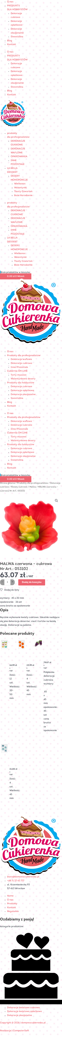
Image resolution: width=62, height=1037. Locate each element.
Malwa (32, 487)
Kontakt (11, 44)
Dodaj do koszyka (32, 582)
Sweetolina (17, 37)
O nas (10, 2)
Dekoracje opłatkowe (22, 390)
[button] (56, 500)
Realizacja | (6, 1031)
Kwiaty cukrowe (19, 487)
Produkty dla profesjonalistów (23, 355)
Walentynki (20, 188)
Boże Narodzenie (23, 195)
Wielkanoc (20, 184)
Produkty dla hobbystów (20, 383)
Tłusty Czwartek (23, 191)
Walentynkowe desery (23, 379)
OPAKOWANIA (19, 156)
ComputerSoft (21, 1031)
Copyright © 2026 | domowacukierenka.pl (23, 1023)
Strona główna (7, 483)
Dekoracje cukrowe (21, 363)
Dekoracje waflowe (21, 359)
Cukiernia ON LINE (17, 371)
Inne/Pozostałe (19, 367)
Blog (9, 41)
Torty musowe (19, 375)
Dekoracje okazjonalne (23, 394)
